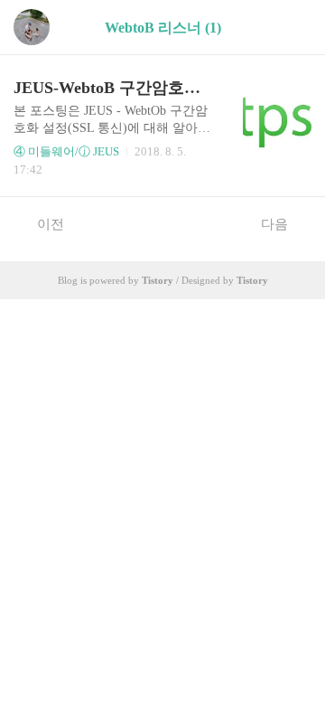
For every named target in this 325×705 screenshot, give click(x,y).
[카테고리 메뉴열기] (293, 27)
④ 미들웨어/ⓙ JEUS (66, 151)
